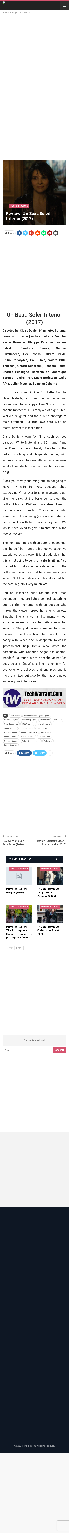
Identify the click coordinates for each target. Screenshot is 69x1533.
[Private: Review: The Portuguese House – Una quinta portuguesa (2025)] (19, 914)
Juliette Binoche (26, 728)
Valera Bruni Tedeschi (31, 741)
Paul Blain (45, 732)
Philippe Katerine (10, 737)
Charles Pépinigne (29, 720)
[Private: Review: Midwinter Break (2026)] (50, 914)
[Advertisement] (34, 51)
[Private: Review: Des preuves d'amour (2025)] (50, 876)
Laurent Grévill (43, 728)
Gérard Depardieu (11, 724)
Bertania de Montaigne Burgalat (36, 716)
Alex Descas (15, 716)
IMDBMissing (27, 724)
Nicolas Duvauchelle (29, 732)
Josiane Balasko (43, 724)
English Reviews (19, 206)
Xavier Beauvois (10, 745)
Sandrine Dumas (27, 737)
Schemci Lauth (44, 737)
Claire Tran (58, 720)
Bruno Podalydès (11, 720)
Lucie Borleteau (10, 732)
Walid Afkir (48, 741)
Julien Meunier (10, 728)
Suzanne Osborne (11, 741)
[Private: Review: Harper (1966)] (19, 876)
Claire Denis (45, 720)
